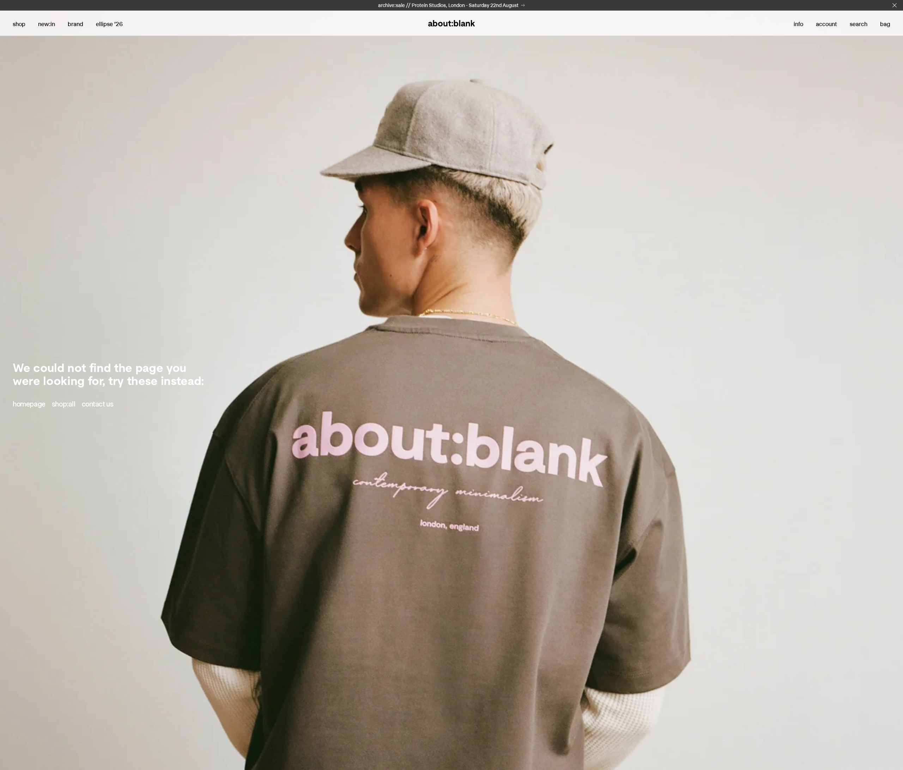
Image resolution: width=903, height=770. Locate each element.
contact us (98, 404)
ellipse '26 (109, 24)
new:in (46, 24)
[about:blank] (451, 23)
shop (19, 24)
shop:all (63, 404)
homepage (29, 404)
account (826, 24)
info (798, 24)
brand (75, 24)
